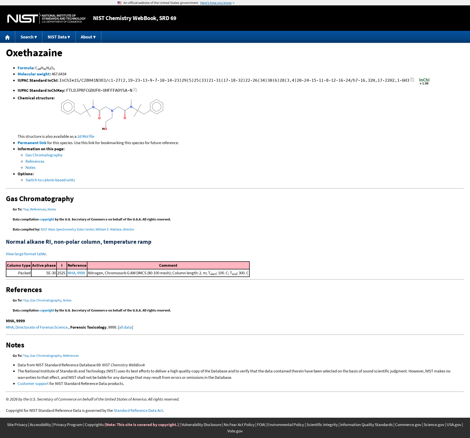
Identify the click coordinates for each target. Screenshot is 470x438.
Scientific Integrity (322, 424)
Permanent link (32, 142)
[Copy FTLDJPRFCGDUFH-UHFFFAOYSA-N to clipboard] (135, 91)
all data (125, 327)
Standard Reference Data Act (138, 410)
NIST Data (57, 37)
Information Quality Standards (366, 424)
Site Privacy (17, 424)
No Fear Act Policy (239, 424)
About (86, 37)
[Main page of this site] (7, 37)
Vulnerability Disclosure (201, 424)
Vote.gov (235, 431)
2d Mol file (85, 136)
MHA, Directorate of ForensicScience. (37, 327)
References (34, 161)
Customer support (33, 383)
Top (26, 209)
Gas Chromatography (43, 155)
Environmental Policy (285, 424)
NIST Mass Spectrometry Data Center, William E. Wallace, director (87, 229)
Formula (25, 67)
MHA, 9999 (76, 273)
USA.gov (454, 424)
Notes (30, 167)
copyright (46, 219)
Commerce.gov (408, 424)
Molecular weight (34, 74)
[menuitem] (7, 37)
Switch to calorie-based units (50, 180)
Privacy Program (67, 424)
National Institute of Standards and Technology (46, 18)
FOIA (261, 424)
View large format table (26, 253)
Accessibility (40, 424)
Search (27, 37)
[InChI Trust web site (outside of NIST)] (424, 84)
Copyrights (94, 424)
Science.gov (434, 424)
